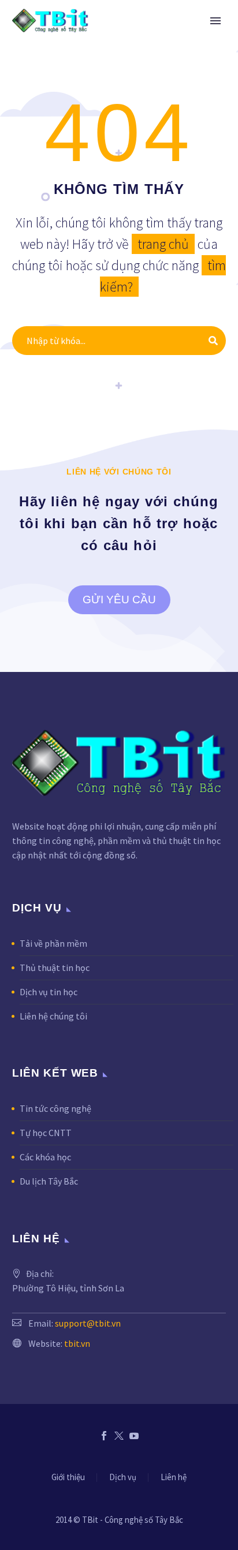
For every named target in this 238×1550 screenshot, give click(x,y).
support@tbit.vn (88, 1323)
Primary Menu (215, 20)
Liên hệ (174, 1477)
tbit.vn (77, 1343)
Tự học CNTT (46, 1132)
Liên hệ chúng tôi (53, 1016)
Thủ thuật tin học (55, 967)
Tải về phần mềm (53, 943)
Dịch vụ (122, 1477)
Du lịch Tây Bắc (49, 1181)
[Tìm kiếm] (213, 340)
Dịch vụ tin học (48, 992)
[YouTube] (134, 1435)
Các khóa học (45, 1157)
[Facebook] (104, 1435)
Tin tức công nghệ (55, 1108)
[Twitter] (119, 1435)
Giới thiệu (68, 1477)
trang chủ (163, 244)
